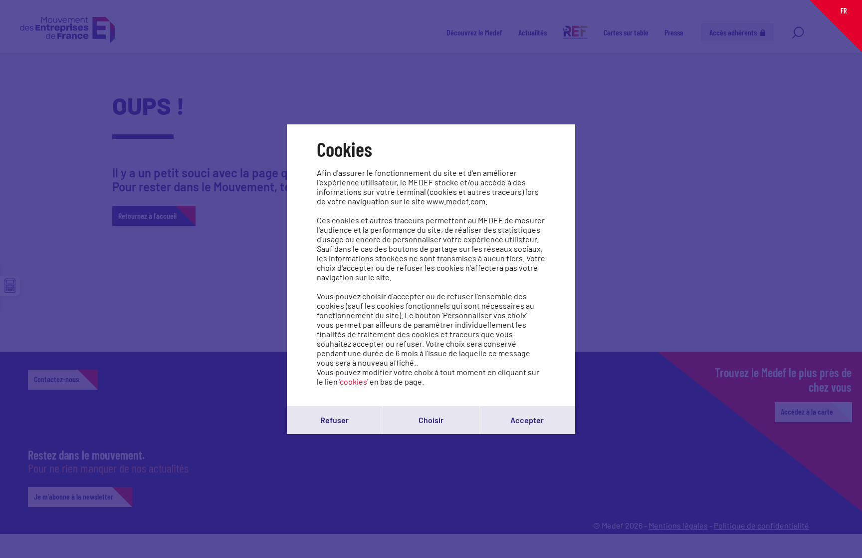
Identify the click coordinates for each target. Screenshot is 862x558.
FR (844, 10)
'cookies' (353, 381)
